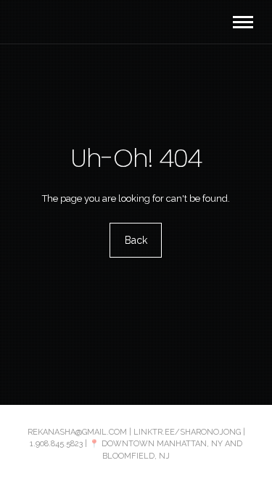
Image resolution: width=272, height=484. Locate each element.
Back (136, 240)
